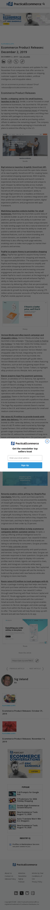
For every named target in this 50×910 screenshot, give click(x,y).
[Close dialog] (47, 441)
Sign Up (25, 465)
